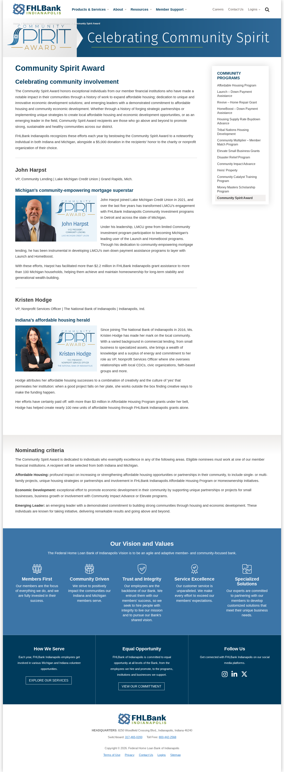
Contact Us (235, 9)
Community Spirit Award (235, 198)
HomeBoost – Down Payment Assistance (237, 110)
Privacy (129, 755)
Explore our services (48, 680)
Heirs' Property (227, 170)
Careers (218, 9)
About (118, 9)
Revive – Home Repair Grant (237, 102)
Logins (253, 9)
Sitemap (175, 755)
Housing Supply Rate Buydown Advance (238, 121)
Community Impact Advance (236, 164)
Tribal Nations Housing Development (233, 132)
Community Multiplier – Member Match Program (239, 142)
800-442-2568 (167, 737)
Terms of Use (111, 755)
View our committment (141, 686)
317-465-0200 (133, 737)
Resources (140, 9)
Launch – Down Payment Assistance (234, 93)
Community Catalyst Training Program (237, 179)
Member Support (170, 9)
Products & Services (89, 9)
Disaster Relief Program (233, 157)
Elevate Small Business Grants (238, 151)
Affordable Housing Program (236, 85)
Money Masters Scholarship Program (236, 189)
